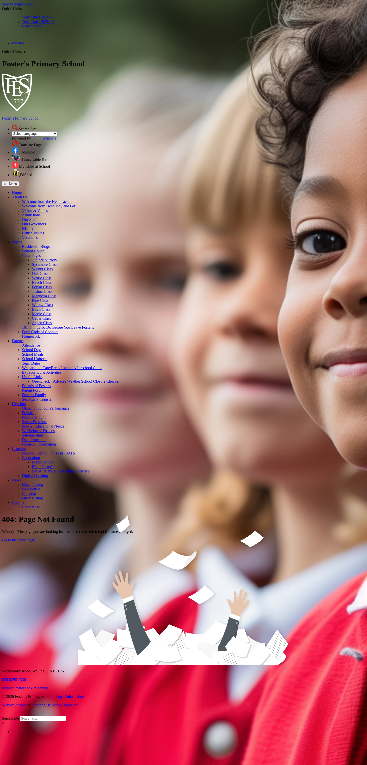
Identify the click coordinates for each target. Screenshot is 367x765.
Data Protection (34, 440)
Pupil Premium (33, 417)
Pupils (17, 242)
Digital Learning (35, 475)
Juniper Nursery (44, 260)
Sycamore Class (44, 264)
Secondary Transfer (37, 399)
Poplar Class (42, 287)
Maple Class (41, 314)
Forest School (43, 462)
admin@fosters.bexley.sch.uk (25, 688)
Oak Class (40, 273)
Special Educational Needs (43, 426)
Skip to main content (18, 4)
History (28, 228)
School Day (31, 350)
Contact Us (31, 507)
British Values (33, 233)
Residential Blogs (36, 246)
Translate (49, 138)
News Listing (32, 484)
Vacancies (30, 237)
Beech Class (41, 282)
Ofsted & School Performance (45, 408)
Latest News (32, 26)
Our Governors (34, 224)
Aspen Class (42, 323)
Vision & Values (35, 210)
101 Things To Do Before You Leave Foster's (58, 327)
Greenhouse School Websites (55, 705)
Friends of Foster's (36, 386)
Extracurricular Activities (41, 372)
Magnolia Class (44, 296)
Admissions (31, 215)
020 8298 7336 (14, 679)
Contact (18, 502)
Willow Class (42, 305)
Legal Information (70, 696)
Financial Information (39, 444)
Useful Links (32, 377)
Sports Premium (34, 422)
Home (17, 192)
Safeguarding (32, 435)
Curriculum (31, 458)
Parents (17, 341)
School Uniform (34, 359)
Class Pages (31, 255)
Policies (18, 43)
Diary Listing (32, 498)
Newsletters (31, 489)
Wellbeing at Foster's (38, 431)
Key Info (19, 404)
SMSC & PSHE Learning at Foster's (61, 471)
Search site (10, 718)
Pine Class (40, 300)
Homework (31, 336)
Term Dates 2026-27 (38, 21)
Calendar (29, 493)
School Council (34, 251)
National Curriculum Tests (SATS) (49, 453)
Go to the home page (18, 540)
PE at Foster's (42, 466)
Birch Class (41, 309)
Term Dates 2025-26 (38, 17)
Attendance (31, 345)
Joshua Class (42, 291)
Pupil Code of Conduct (40, 332)
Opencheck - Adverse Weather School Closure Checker (76, 381)
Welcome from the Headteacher (47, 201)
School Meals (32, 354)
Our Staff (29, 219)
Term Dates (31, 363)
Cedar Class (41, 318)
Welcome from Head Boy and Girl (49, 206)
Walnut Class (42, 269)
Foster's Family (34, 395)
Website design (14, 705)
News (16, 480)
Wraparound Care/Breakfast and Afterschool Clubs (62, 368)
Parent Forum (32, 390)
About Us (19, 197)
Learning (19, 449)
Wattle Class (41, 278)
